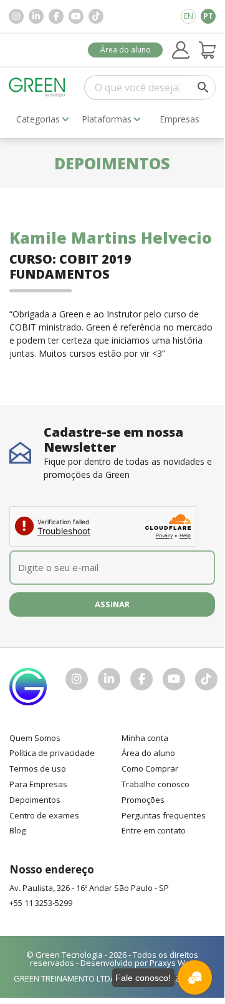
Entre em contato (154, 830)
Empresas (179, 119)
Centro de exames (44, 815)
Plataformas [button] (107, 119)
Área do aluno (125, 49)
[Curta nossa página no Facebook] (56, 16)
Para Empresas (38, 784)
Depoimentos (34, 799)
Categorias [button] (38, 119)
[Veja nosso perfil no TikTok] (96, 16)
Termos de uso (37, 768)
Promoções (143, 799)
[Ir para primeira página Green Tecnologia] (37, 87)
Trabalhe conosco (155, 784)
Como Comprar (150, 768)
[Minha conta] (180, 50)
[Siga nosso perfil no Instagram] (16, 16)
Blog (17, 830)
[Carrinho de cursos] (207, 50)
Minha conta (145, 737)
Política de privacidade (52, 752)
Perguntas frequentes (164, 815)
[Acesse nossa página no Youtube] (76, 16)
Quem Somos (34, 737)
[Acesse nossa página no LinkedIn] (36, 16)
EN (188, 16)
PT (208, 16)
